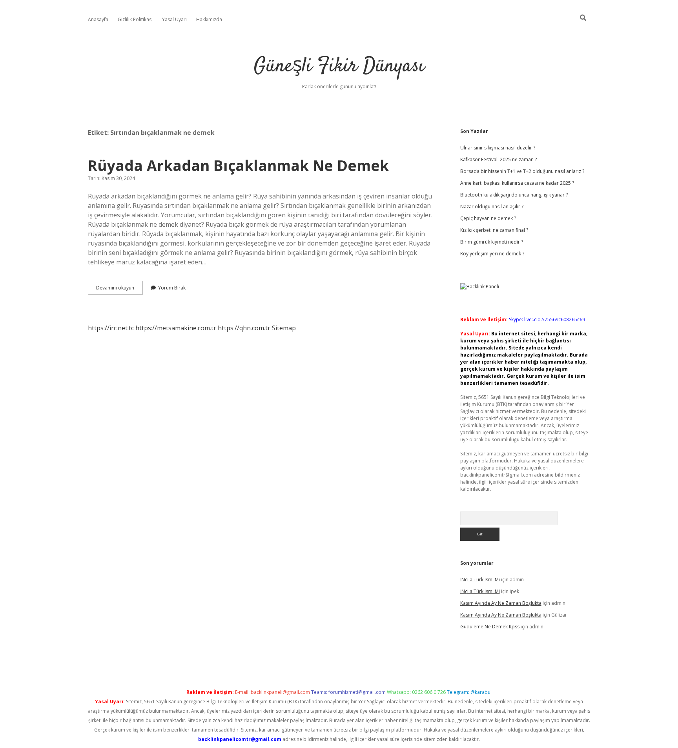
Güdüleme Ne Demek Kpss (489, 626)
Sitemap (284, 328)
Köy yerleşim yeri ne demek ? (492, 253)
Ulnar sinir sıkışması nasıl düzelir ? (497, 147)
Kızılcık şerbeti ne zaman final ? (494, 230)
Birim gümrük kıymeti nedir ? (491, 241)
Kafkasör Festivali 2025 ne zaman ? (498, 159)
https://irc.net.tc (111, 328)
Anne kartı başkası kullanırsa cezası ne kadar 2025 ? (517, 183)
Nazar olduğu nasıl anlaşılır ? (491, 206)
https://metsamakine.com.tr (175, 328)
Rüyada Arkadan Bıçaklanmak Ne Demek (238, 165)
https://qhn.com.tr (244, 328)
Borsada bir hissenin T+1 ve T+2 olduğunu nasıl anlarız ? (522, 171)
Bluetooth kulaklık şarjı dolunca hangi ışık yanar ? (514, 194)
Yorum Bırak (172, 287)
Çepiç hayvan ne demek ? (488, 218)
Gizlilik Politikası (135, 19)
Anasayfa (98, 19)
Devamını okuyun (119, 289)
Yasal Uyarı (174, 19)
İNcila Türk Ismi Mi (480, 579)
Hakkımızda (209, 19)
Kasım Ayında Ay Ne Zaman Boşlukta (500, 603)
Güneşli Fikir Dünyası (339, 66)
